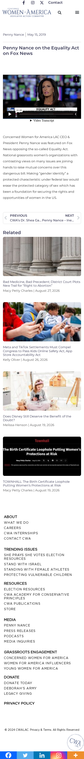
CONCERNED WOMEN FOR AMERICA (36, 658)
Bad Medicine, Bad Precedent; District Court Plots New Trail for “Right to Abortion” (41, 283)
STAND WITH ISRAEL (23, 564)
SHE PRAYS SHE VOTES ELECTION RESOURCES (34, 557)
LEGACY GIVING (18, 693)
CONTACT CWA (17, 538)
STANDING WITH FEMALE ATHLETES (36, 569)
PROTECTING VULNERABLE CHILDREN (38, 575)
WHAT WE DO (16, 522)
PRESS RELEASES (20, 631)
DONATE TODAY (18, 683)
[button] (77, 12)
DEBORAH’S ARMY (20, 688)
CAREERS (12, 528)
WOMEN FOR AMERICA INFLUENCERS (37, 663)
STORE (10, 609)
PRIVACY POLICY (19, 703)
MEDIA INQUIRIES (19, 641)
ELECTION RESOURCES (24, 589)
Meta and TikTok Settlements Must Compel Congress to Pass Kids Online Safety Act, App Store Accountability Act (37, 350)
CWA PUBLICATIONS (22, 603)
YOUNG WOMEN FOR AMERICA (31, 668)
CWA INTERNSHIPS (21, 533)
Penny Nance (17, 625)
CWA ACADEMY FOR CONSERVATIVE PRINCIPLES (36, 596)
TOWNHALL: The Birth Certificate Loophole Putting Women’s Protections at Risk (36, 483)
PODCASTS (14, 636)
